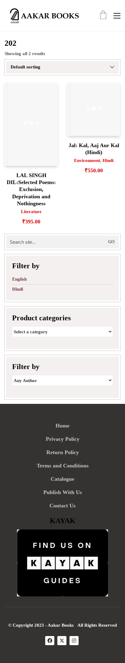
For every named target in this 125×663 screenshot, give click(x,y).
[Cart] (103, 15)
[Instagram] (74, 640)
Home (62, 426)
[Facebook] (49, 640)
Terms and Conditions (63, 466)
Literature (31, 211)
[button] (116, 16)
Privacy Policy (62, 439)
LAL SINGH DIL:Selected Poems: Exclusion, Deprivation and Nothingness (31, 189)
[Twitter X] (61, 640)
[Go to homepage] (42, 16)
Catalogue (62, 479)
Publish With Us (62, 492)
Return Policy (62, 452)
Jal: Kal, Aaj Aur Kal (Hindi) (94, 148)
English (19, 279)
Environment (87, 160)
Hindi (108, 160)
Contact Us (62, 506)
